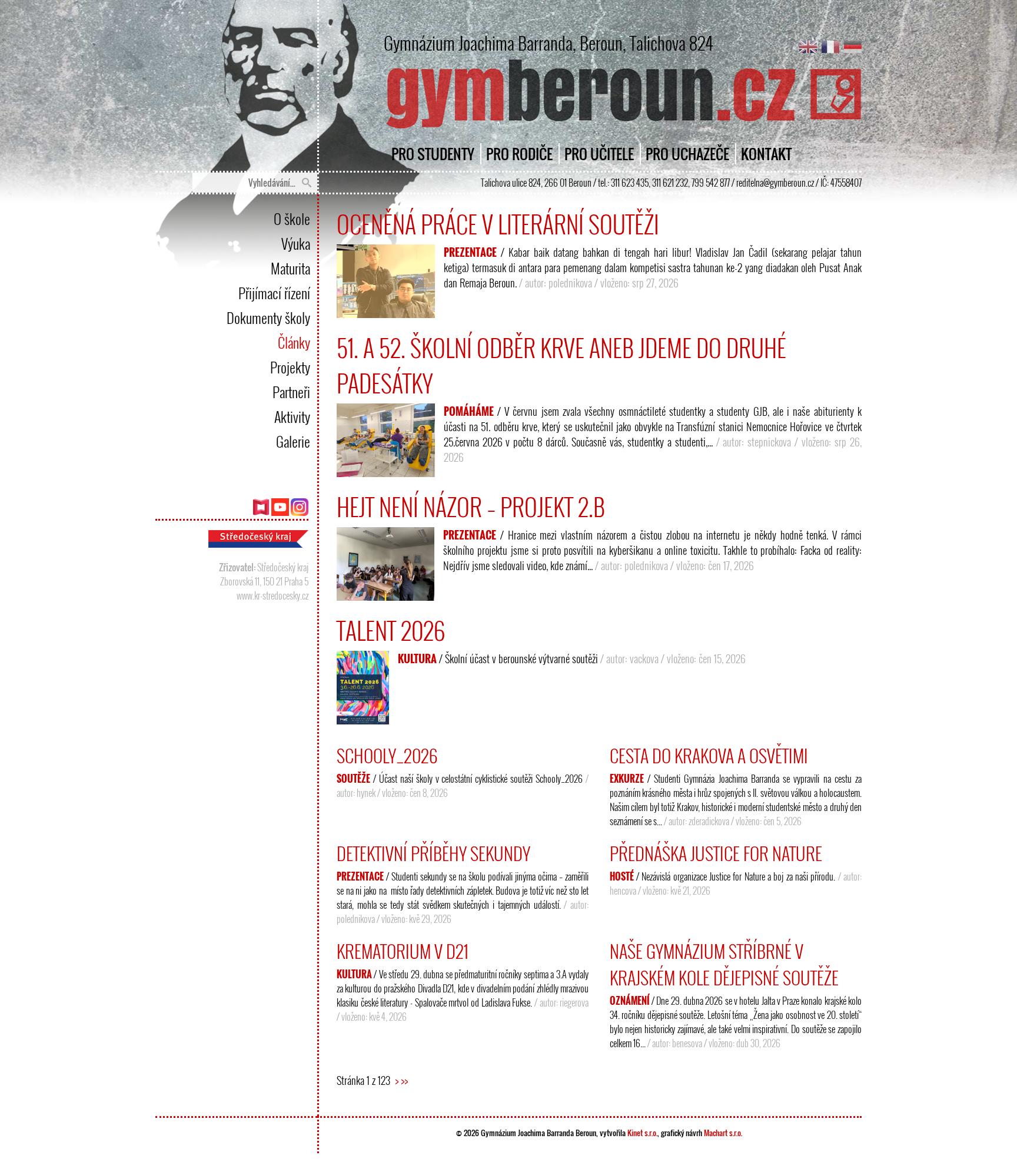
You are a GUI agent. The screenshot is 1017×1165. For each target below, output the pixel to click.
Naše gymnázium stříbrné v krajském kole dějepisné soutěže (724, 964)
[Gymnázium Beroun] (622, 128)
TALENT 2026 (391, 630)
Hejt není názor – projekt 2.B (471, 506)
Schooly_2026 (387, 755)
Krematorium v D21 (402, 951)
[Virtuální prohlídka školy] (261, 512)
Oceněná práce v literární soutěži (498, 223)
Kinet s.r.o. (642, 1132)
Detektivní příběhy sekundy (433, 853)
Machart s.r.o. (723, 1132)
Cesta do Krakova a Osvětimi (709, 755)
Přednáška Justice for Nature (716, 853)
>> (404, 1080)
